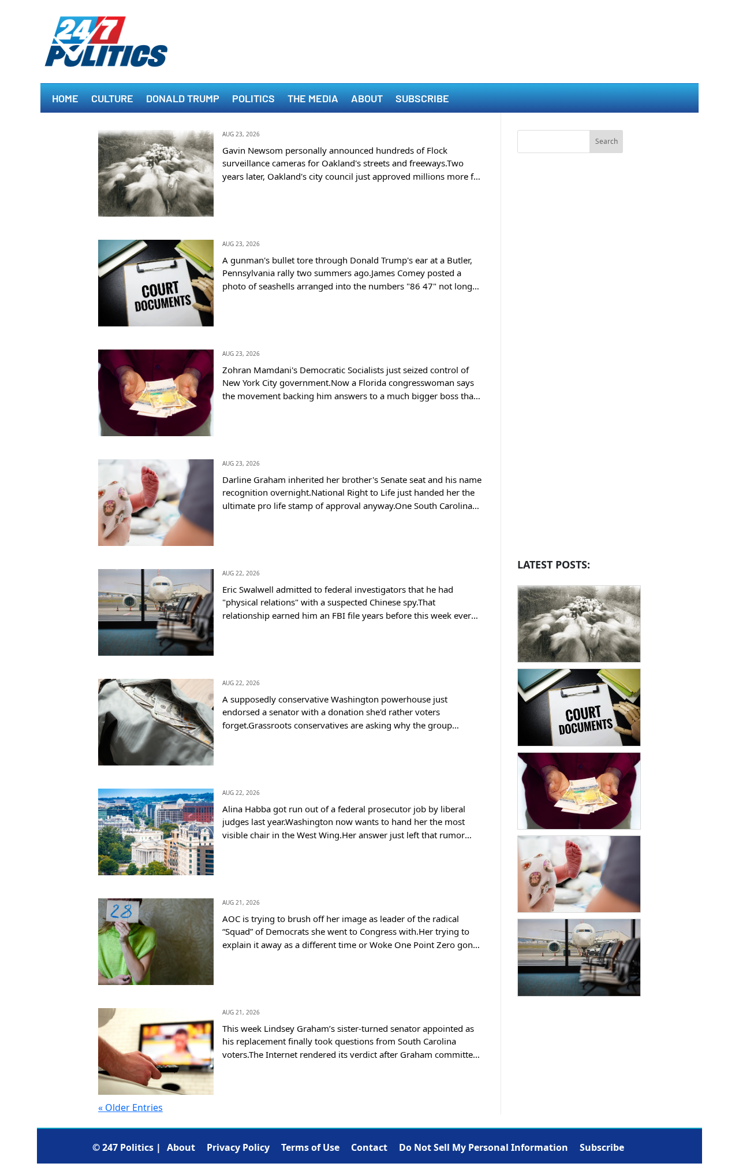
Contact (369, 1147)
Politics (253, 99)
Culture (112, 99)
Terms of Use (310, 1147)
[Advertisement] (570, 358)
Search (606, 141)
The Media (313, 99)
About (367, 99)
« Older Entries (130, 1107)
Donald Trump (182, 99)
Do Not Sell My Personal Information (483, 1147)
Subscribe (422, 99)
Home (65, 99)
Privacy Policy (238, 1147)
